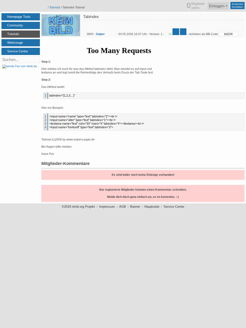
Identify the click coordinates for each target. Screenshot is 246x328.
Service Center (174, 206)
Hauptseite (151, 206)
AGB (122, 206)
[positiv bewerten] (175, 31)
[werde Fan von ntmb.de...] (20, 66)
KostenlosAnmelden (237, 5)
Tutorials (54, 7)
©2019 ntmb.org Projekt (78, 206)
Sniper (100, 34)
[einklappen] (37, 16)
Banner (135, 206)
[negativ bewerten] (183, 31)
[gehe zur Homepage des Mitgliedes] (114, 34)
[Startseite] (23, 5)
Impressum (107, 206)
